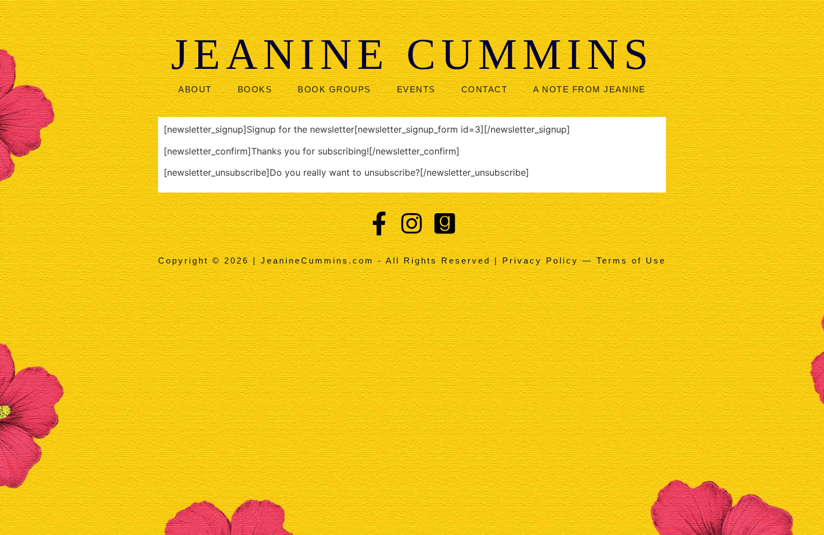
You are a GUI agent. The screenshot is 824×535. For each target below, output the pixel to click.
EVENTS (416, 89)
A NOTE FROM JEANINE (589, 89)
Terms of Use (631, 260)
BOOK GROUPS (334, 89)
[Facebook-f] (379, 223)
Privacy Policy (540, 260)
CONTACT (484, 89)
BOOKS (255, 89)
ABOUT (195, 89)
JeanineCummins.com (317, 260)
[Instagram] (412, 223)
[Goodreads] (444, 223)
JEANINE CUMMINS (412, 54)
